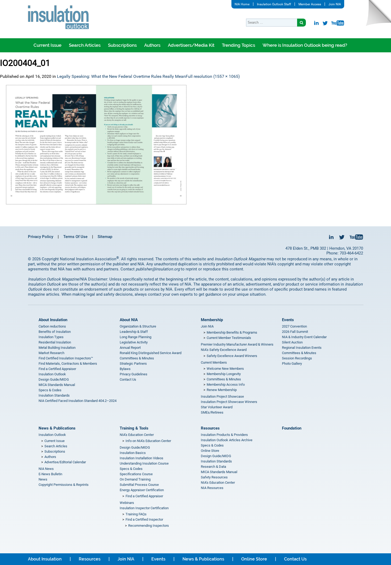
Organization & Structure (138, 326)
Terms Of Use (75, 236)
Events (288, 319)
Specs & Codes (50, 390)
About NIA (129, 319)
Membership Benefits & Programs (232, 332)
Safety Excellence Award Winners (232, 356)
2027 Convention (294, 326)
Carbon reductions (52, 326)
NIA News (46, 469)
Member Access (309, 4)
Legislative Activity (134, 342)
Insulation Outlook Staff (274, 4)
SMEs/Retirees (212, 412)
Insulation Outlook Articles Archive (226, 440)
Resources (210, 428)
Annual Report (130, 348)
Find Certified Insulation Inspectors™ (66, 358)
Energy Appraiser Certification (142, 490)
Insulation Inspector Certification (144, 508)
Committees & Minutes (137, 358)
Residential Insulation (55, 342)
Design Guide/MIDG (54, 379)
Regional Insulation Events (302, 348)
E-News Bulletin (50, 474)
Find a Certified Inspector (144, 519)
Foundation (291, 428)
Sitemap (105, 236)
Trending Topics (238, 45)
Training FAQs (136, 514)
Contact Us (128, 379)
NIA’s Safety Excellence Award (224, 350)
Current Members (214, 362)
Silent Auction (292, 342)
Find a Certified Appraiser (57, 369)
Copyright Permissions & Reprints (64, 485)
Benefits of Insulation (55, 332)
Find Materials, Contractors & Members (68, 364)
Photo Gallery (292, 364)
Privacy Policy (40, 236)
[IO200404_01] (195, 144)
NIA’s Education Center (137, 435)
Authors (152, 45)
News (43, 479)
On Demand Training (135, 479)
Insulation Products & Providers (224, 435)
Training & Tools (134, 428)
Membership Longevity (224, 374)
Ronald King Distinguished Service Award (150, 353)
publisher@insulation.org (158, 269)
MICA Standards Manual (57, 385)
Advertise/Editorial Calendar (65, 462)
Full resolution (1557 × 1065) (213, 76)
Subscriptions (122, 45)
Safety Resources (214, 477)
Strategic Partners (133, 364)
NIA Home (242, 4)
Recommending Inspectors (148, 526)
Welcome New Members (225, 369)
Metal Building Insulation (57, 348)
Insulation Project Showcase (222, 396)
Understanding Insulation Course (144, 463)
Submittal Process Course (139, 485)
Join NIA (334, 4)
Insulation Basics (133, 453)
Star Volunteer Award (216, 407)
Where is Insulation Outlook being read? (305, 45)
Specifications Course (136, 474)
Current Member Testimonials (229, 338)
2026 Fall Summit (295, 332)
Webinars (127, 503)
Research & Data (213, 467)
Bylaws (125, 369)
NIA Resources (212, 488)
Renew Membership (222, 390)
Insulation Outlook (52, 374)
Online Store (210, 451)
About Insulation (53, 319)
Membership (212, 319)
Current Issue (47, 45)
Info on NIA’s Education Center (148, 441)
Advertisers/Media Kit (191, 45)
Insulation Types (51, 337)
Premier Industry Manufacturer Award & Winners (237, 344)
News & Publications (57, 428)
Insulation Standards (54, 395)
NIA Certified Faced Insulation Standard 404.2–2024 (78, 401)
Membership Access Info (226, 384)
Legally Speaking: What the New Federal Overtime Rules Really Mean (121, 76)
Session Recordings (297, 358)
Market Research (51, 353)
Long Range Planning (135, 337)
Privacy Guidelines (133, 374)
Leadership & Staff (134, 332)
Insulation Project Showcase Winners (229, 402)
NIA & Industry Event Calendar (304, 337)
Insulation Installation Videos (141, 458)
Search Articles (85, 45)
